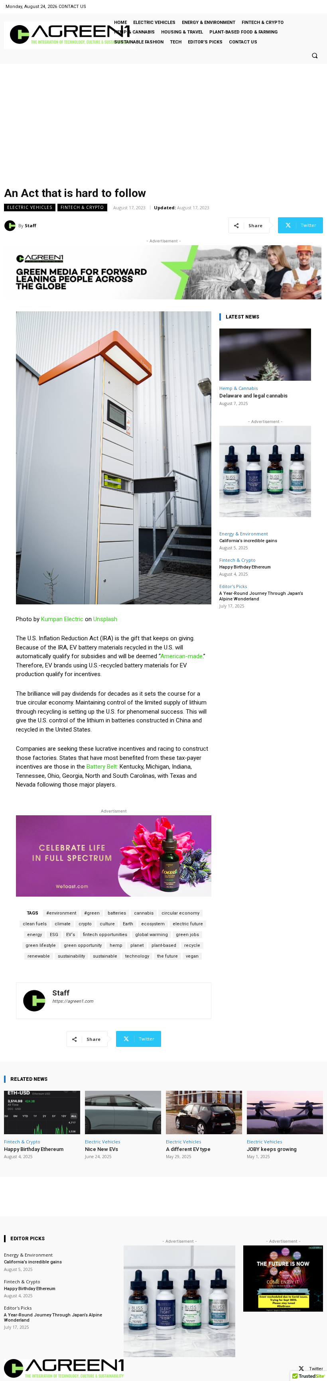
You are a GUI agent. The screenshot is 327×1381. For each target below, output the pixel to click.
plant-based (164, 945)
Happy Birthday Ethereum (245, 567)
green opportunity (83, 945)
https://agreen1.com (72, 1001)
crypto (85, 924)
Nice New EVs (101, 1149)
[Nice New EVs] (123, 1112)
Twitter (316, 1368)
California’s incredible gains (248, 540)
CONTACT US (72, 6)
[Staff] (11, 226)
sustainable (105, 956)
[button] (314, 55)
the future (167, 956)
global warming (151, 934)
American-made (181, 656)
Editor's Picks (233, 586)
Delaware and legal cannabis (253, 396)
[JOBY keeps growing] (285, 1112)
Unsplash (105, 619)
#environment (61, 913)
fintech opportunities (105, 934)
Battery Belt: (102, 766)
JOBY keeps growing (272, 1149)
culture (107, 924)
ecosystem (153, 924)
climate (63, 924)
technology (137, 956)
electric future (188, 924)
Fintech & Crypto (82, 207)
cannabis (144, 913)
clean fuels (35, 924)
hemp (116, 945)
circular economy (180, 913)
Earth (128, 924)
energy (34, 934)
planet (137, 945)
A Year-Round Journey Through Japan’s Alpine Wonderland (53, 1317)
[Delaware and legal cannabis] (265, 355)
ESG (54, 934)
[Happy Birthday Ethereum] (42, 1112)
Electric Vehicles (29, 207)
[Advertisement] (163, 123)
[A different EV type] (204, 1112)
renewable (39, 956)
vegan (192, 956)
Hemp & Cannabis (238, 388)
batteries (117, 913)
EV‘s (70, 934)
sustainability (71, 956)
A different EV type (188, 1149)
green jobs (187, 934)
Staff (30, 225)
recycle (192, 945)
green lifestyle (41, 945)
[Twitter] (301, 1369)
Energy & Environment (243, 533)
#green (92, 913)
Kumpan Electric (62, 619)
